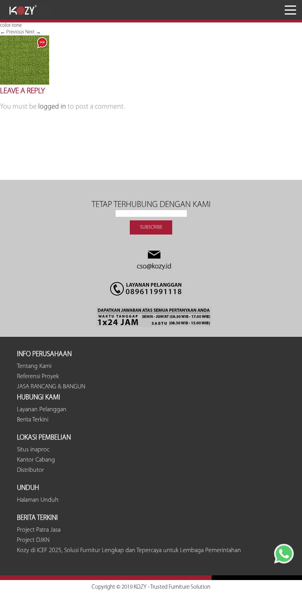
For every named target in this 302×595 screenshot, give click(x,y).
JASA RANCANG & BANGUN (51, 387)
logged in (52, 107)
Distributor (30, 470)
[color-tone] (24, 83)
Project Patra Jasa (39, 530)
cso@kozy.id (154, 266)
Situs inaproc (33, 450)
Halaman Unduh (38, 500)
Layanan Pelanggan (41, 410)
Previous (12, 32)
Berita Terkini (32, 420)
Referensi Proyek (38, 376)
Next (33, 32)
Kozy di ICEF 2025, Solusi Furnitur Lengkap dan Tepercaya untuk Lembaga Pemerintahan (129, 550)
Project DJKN (33, 540)
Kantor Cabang (36, 460)
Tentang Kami (34, 366)
